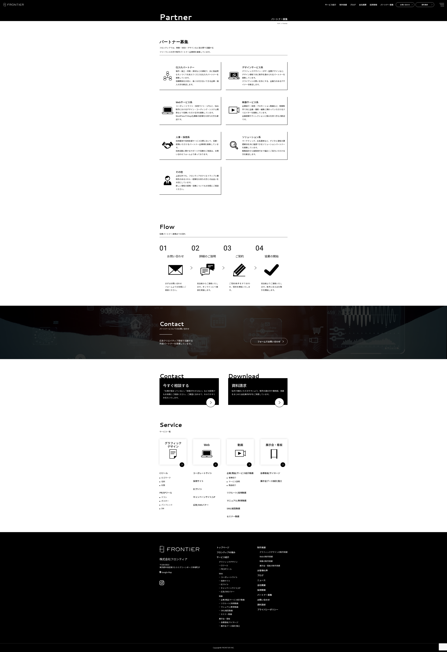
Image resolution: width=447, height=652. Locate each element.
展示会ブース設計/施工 (271, 481)
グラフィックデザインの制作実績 (274, 552)
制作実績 (343, 4)
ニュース (261, 580)
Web (221, 573)
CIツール (163, 473)
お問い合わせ (263, 599)
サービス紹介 (330, 4)
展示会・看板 (224, 619)
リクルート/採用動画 (236, 492)
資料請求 (261, 604)
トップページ (223, 547)
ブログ (353, 4)
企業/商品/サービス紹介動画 (240, 473)
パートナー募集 (386, 4)
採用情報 (373, 4)
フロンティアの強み (226, 552)
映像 (221, 596)
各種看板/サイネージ (270, 473)
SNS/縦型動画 (233, 508)
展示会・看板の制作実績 (270, 566)
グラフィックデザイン (228, 562)
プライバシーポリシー (267, 609)
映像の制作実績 (266, 561)
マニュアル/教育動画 (236, 500)
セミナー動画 (233, 516)
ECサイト (197, 489)
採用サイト (198, 481)
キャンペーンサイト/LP (204, 496)
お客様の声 (262, 570)
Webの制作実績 (266, 556)
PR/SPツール (165, 492)
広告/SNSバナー (201, 504)
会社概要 (362, 4)
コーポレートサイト (202, 473)
